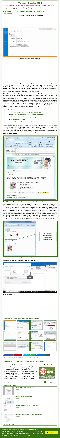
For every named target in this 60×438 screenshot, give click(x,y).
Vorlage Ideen (9, 8)
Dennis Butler (27, 357)
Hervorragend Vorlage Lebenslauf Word (24, 387)
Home (5, 8)
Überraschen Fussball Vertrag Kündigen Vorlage (23, 117)
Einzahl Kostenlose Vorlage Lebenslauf (21, 121)
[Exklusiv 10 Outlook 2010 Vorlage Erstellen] (10, 329)
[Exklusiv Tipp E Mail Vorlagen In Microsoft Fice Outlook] (10, 340)
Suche (51, 382)
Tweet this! (25, 354)
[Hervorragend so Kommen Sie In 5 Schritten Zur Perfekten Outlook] (23, 340)
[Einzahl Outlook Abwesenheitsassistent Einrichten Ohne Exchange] (50, 351)
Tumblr (47, 354)
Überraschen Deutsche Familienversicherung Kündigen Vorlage (27, 114)
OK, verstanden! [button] (51, 432)
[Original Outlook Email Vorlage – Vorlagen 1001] (23, 329)
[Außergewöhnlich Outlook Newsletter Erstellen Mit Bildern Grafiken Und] (36, 329)
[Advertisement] (30, 22)
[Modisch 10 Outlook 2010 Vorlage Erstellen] (50, 340)
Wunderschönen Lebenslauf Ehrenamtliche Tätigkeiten (28, 414)
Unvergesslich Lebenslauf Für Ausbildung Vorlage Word (25, 112)
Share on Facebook (8, 354)
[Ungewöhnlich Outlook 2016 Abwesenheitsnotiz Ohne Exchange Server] (23, 351)
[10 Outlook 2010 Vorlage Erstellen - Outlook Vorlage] (30, 57)
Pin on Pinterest (18, 354)
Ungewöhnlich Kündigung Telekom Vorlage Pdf (26, 405)
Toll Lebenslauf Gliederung (17, 119)
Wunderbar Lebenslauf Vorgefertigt (23, 396)
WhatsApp (32, 354)
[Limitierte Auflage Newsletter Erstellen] (36, 340)
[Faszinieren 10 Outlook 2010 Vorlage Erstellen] (36, 351)
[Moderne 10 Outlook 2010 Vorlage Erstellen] (10, 351)
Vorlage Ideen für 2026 (30, 3)
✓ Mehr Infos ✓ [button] (27, 435)
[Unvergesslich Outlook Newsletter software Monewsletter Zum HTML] (50, 329)
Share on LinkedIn (40, 354)
